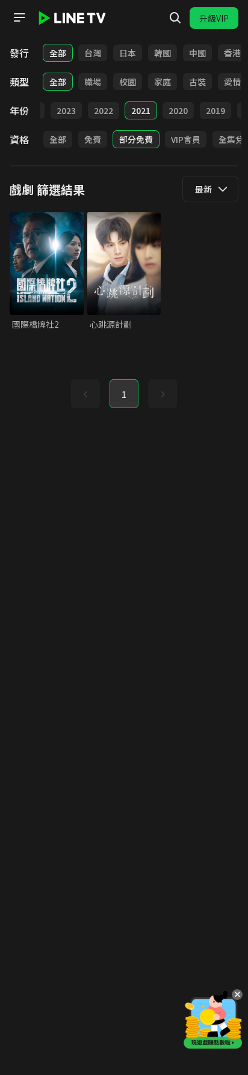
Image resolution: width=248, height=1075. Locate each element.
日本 (127, 53)
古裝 (197, 82)
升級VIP (214, 18)
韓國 (162, 53)
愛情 (232, 82)
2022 (103, 110)
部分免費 (136, 139)
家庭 (162, 82)
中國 (197, 53)
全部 (57, 53)
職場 (92, 82)
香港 (232, 53)
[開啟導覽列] (19, 17)
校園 (127, 82)
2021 (140, 110)
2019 (215, 110)
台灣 (92, 53)
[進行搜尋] (175, 18)
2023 (66, 110)
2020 (178, 110)
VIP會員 (185, 139)
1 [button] (124, 394)
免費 (92, 139)
